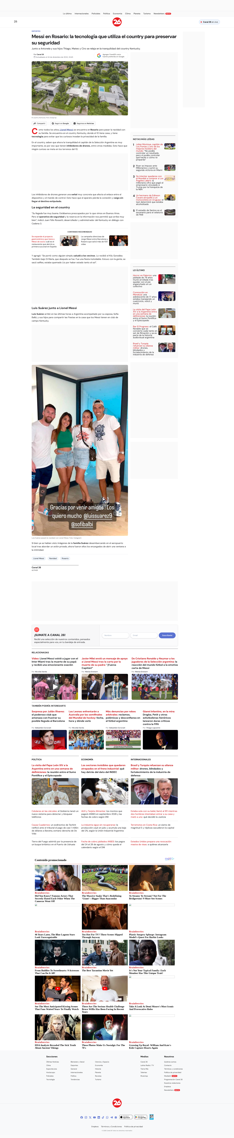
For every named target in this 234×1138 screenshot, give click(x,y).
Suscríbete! (167, 635)
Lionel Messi (38, 558)
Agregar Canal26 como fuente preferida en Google (113, 55)
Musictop (144, 1076)
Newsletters (171, 1090)
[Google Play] (140, 1117)
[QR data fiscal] (152, 1119)
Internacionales (141, 759)
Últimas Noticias (52, 1062)
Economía (87, 759)
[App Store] (125, 1117)
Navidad (53, 558)
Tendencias (75, 1079)
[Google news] (116, 1117)
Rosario (65, 558)
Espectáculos (51, 1069)
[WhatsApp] (107, 1117)
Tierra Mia (144, 1069)
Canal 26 (40, 54)
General (74, 1069)
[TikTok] (103, 1117)
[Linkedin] (99, 1117)
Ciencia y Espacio (102, 1062)
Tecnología (50, 1079)
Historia (98, 1069)
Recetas (98, 1076)
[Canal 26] (117, 1103)
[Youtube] (94, 1117)
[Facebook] (81, 1117)
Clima (48, 1065)
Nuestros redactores (172, 1083)
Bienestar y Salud (77, 1062)
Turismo (98, 1079)
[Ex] (90, 1117)
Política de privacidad (172, 1072)
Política (37, 759)
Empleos (167, 1086)
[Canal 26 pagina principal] (117, 26)
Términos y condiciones (173, 1069)
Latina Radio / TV (147, 1065)
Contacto (167, 1065)
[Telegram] (111, 1117)
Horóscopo (50, 1072)
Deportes (36, 31)
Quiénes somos (170, 1062)
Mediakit (170, 1076)
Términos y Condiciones (111, 1126)
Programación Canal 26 (173, 1079)
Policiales (50, 1076)
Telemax (144, 1072)
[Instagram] (86, 1117)
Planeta (98, 1072)
